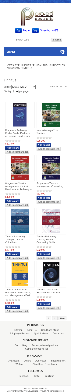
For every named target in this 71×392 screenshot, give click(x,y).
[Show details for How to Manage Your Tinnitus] (51, 127)
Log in (26, 30)
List (65, 86)
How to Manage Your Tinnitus (47, 132)
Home (9, 65)
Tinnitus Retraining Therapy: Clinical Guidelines (15, 239)
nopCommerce (41, 388)
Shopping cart (58, 360)
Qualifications (41, 333)
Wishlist (19, 364)
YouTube (49, 376)
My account (13, 360)
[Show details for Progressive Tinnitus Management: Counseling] (51, 179)
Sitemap (18, 330)
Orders (27, 360)
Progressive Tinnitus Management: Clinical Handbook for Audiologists (18, 186)
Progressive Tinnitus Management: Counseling (50, 185)
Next (62, 318)
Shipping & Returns (19, 333)
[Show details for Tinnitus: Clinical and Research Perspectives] (51, 286)
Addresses (40, 360)
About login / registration (45, 364)
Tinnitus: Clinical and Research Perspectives (48, 291)
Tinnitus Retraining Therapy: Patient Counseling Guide (46, 239)
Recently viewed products (45, 345)
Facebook (24, 376)
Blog (24, 345)
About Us (32, 330)
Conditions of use (50, 330)
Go (16, 345)
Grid (61, 86)
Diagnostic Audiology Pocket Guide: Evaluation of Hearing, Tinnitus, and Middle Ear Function (18, 133)
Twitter (37, 376)
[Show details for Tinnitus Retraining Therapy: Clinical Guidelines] (20, 233)
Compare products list (36, 348)
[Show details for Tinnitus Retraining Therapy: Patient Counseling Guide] (51, 233)
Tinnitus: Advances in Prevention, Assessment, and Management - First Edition (17, 292)
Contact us (58, 333)
